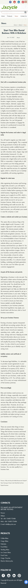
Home (3, 16)
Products (9, 16)
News (16, 16)
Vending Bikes (5, 549)
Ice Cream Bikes (6, 552)
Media (20, 25)
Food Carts (4, 555)
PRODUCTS (5, 533)
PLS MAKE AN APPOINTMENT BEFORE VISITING (11, 508)
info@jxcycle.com (10, 524)
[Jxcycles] (9, 7)
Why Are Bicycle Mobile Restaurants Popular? (16, 480)
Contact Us (24, 16)
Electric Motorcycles (7, 561)
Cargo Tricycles (5, 558)
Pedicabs (3, 544)
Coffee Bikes (4, 538)
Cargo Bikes (4, 541)
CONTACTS (5, 503)
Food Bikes (4, 547)
